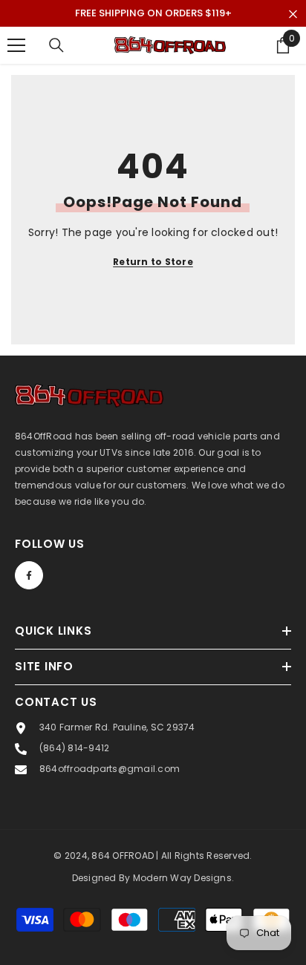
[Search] (56, 45)
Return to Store (153, 261)
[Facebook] (29, 575)
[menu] (16, 45)
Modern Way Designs (182, 877)
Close (293, 14)
